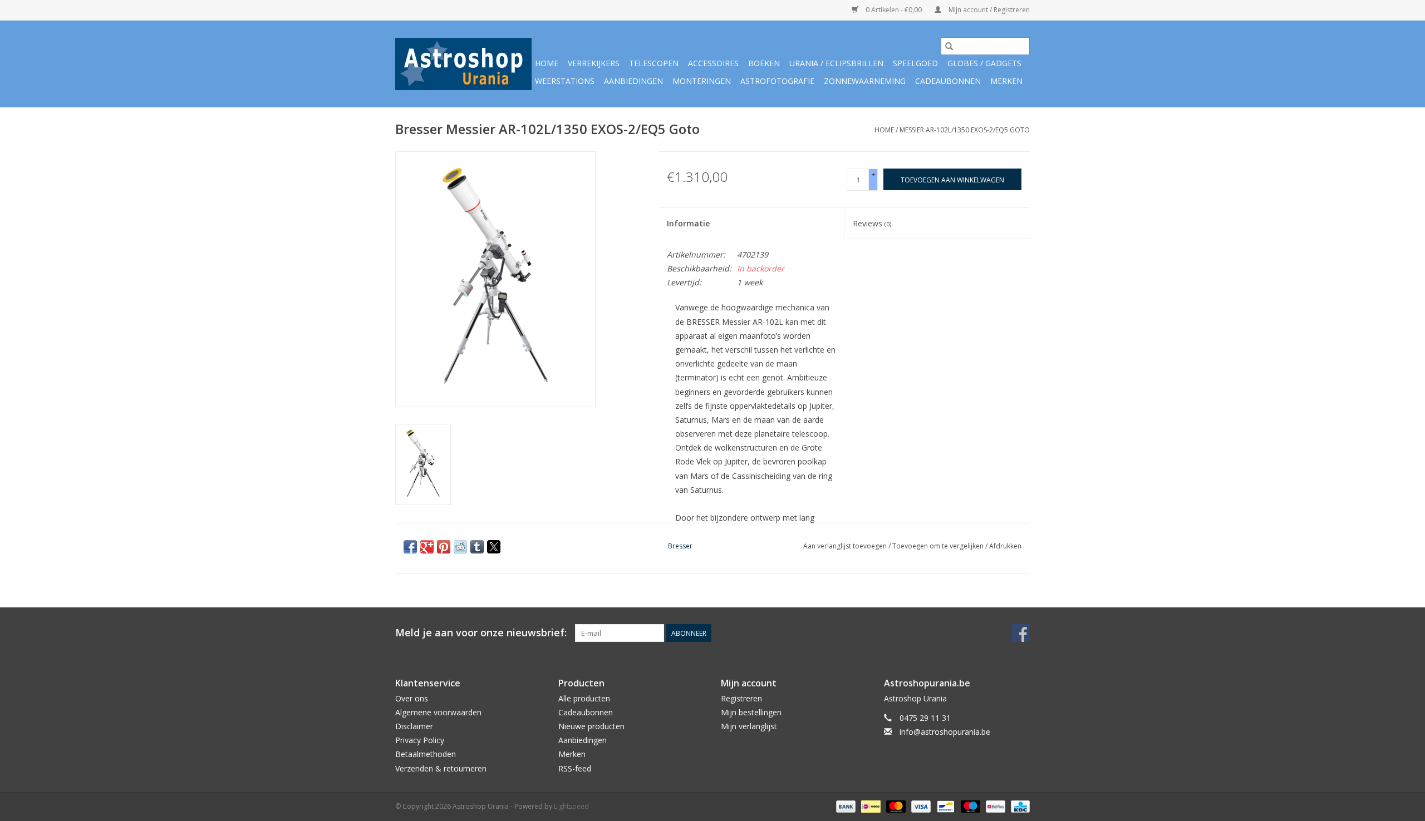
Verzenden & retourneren (441, 768)
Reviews (872, 223)
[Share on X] (493, 546)
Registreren (741, 698)
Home (546, 63)
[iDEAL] (869, 805)
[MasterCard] (894, 805)
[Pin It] (443, 546)
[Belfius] (994, 805)
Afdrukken (1005, 546)
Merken (1006, 81)
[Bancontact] (944, 805)
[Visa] (919, 805)
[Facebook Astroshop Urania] (1021, 633)
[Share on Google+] (427, 546)
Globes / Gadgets (984, 63)
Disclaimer (414, 726)
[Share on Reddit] (460, 546)
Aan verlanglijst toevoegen (845, 546)
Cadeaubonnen (948, 81)
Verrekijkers (594, 63)
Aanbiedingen (633, 81)
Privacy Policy (419, 740)
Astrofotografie (777, 81)
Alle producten (584, 698)
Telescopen (654, 63)
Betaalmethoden (425, 754)
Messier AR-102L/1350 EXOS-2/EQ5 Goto (965, 130)
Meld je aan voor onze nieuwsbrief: (481, 633)
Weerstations (564, 81)
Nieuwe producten (591, 726)
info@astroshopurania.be (945, 731)
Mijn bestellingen (751, 712)
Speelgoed (915, 63)
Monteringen (701, 81)
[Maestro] (969, 805)
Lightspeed (571, 806)
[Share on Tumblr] (477, 546)
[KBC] (1018, 805)
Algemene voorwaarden (438, 712)
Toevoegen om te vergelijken (938, 546)
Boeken (764, 63)
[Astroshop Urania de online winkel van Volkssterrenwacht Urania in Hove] (463, 64)
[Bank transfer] (844, 805)
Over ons (411, 698)
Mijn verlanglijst (749, 726)
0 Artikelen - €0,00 (893, 9)
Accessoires (713, 63)
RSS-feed (574, 768)
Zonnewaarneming (865, 81)
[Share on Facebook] (410, 546)
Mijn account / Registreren (988, 9)
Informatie (688, 223)
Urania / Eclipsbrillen (836, 63)
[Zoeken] (949, 46)
